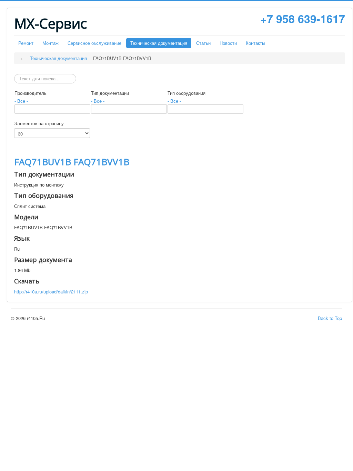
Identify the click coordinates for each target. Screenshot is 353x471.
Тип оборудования (186, 93)
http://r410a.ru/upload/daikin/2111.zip (51, 291)
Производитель (30, 93)
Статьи (203, 43)
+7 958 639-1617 (302, 19)
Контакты (255, 43)
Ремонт (25, 43)
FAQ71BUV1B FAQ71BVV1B (71, 162)
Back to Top (330, 318)
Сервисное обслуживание (94, 43)
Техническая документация (158, 43)
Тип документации (110, 93)
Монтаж (50, 43)
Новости (228, 43)
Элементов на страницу (39, 123)
